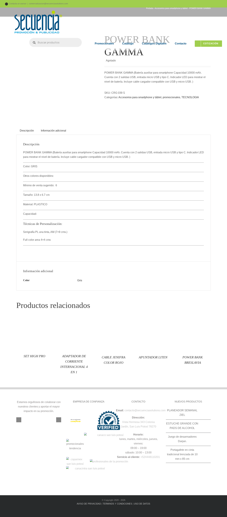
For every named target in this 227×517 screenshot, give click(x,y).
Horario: (138, 434)
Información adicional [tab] (53, 130)
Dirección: (138, 417)
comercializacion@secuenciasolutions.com (48, 3)
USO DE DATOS (142, 504)
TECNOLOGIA (190, 97)
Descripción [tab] (27, 130)
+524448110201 (150, 457)
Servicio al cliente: (128, 457)
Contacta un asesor (17, 3)
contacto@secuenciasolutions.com (145, 410)
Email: (120, 410)
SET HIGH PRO (34, 356)
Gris (79, 280)
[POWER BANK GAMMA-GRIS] (57, 75)
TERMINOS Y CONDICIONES (117, 504)
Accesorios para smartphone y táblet (139, 97)
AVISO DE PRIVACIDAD (89, 504)
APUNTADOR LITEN (153, 357)
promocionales (171, 97)
